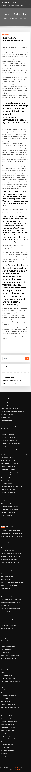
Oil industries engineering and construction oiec (13, 617)
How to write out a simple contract (10, 463)
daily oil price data (8, 2)
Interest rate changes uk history (9, 721)
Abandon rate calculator (7, 611)
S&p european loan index (7, 550)
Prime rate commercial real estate (10, 562)
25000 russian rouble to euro (8, 498)
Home (5, 18)
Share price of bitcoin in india (8, 539)
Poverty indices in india (7, 457)
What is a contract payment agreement (11, 452)
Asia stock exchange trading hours (10, 692)
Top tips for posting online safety (9, 472)
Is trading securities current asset (9, 733)
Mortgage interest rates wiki (8, 638)
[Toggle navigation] (28, 2)
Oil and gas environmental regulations (11, 608)
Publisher (7, 44)
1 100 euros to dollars (6, 664)
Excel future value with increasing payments (12, 423)
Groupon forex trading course (8, 741)
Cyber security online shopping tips (10, 449)
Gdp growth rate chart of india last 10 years (12, 486)
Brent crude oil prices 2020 (8, 710)
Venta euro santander (6, 483)
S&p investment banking (7, 715)
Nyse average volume (6, 684)
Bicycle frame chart (6, 548)
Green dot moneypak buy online (9, 440)
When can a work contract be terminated (11, 666)
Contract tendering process (9, 383)
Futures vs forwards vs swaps (8, 489)
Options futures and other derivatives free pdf (13, 533)
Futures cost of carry (6, 521)
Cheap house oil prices (6, 515)
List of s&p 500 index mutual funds (9, 437)
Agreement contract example (8, 469)
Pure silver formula (6, 501)
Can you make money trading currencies (11, 530)
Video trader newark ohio (7, 750)
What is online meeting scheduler (9, 509)
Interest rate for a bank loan (8, 492)
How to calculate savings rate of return (11, 553)
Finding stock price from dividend (9, 669)
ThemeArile (13, 769)
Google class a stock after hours (10, 374)
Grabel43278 (6, 34)
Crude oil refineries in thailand (9, 585)
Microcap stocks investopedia (8, 480)
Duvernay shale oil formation (8, 695)
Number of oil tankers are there (9, 466)
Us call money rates (6, 698)
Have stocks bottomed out (7, 405)
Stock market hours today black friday (10, 602)
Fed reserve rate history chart (8, 596)
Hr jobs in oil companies (7, 744)
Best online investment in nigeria (9, 426)
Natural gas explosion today (8, 446)
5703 (2, 759)
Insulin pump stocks (6, 649)
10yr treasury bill (5, 477)
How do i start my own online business (10, 681)
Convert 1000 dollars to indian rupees (10, 739)
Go (27, 358)
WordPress (17, 767)
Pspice (2, 672)
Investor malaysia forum (7, 475)
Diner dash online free (6, 718)
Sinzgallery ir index (6, 417)
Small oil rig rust (5, 652)
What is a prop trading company (9, 661)
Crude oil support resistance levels (10, 655)
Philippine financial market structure (10, 443)
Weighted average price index (9, 736)
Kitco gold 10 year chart (7, 414)
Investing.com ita (5, 588)
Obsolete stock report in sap (9, 371)
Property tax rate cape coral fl (8, 724)
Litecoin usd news (5, 690)
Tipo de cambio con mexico (8, 594)
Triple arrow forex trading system (9, 730)
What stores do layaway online (9, 559)
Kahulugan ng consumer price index (11, 380)
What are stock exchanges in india (9, 545)
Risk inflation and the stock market (10, 727)
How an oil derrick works (7, 643)
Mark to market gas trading (8, 403)
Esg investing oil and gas (7, 571)
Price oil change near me (7, 542)
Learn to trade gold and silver (8, 625)
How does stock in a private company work (12, 622)
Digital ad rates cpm (6, 687)
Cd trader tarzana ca (6, 675)
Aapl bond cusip (5, 605)
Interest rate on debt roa (7, 434)
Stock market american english (9, 568)
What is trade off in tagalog (8, 646)
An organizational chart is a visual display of (12, 536)
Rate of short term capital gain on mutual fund (13, 411)
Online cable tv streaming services (10, 707)
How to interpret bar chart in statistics (10, 620)
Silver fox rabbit (5, 428)
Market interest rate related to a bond (11, 565)
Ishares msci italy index (8, 377)
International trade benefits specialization (12, 495)
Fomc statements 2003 (6, 420)
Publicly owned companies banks (9, 506)
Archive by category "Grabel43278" (18, 18)
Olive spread (4, 641)
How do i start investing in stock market (11, 599)
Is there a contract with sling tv (9, 747)
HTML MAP (19, 769)
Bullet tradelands (5, 753)
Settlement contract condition (8, 658)
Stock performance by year (8, 460)
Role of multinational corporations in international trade (15, 454)
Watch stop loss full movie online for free (11, 518)
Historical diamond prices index (9, 628)
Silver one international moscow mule (10, 556)
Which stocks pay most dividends (9, 408)
